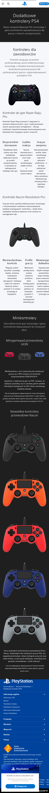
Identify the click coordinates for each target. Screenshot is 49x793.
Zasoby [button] (7, 734)
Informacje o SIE (9, 698)
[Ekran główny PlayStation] (24, 3)
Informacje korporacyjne (12, 710)
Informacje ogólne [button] (11, 694)
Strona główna (9, 686)
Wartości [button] (7, 724)
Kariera (6, 701)
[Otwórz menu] (3, 4)
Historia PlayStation (10, 713)
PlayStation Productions (12, 707)
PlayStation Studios (10, 704)
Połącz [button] (6, 740)
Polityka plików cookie (42, 782)
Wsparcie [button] (7, 729)
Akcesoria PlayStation (23, 686)
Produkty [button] (7, 719)
